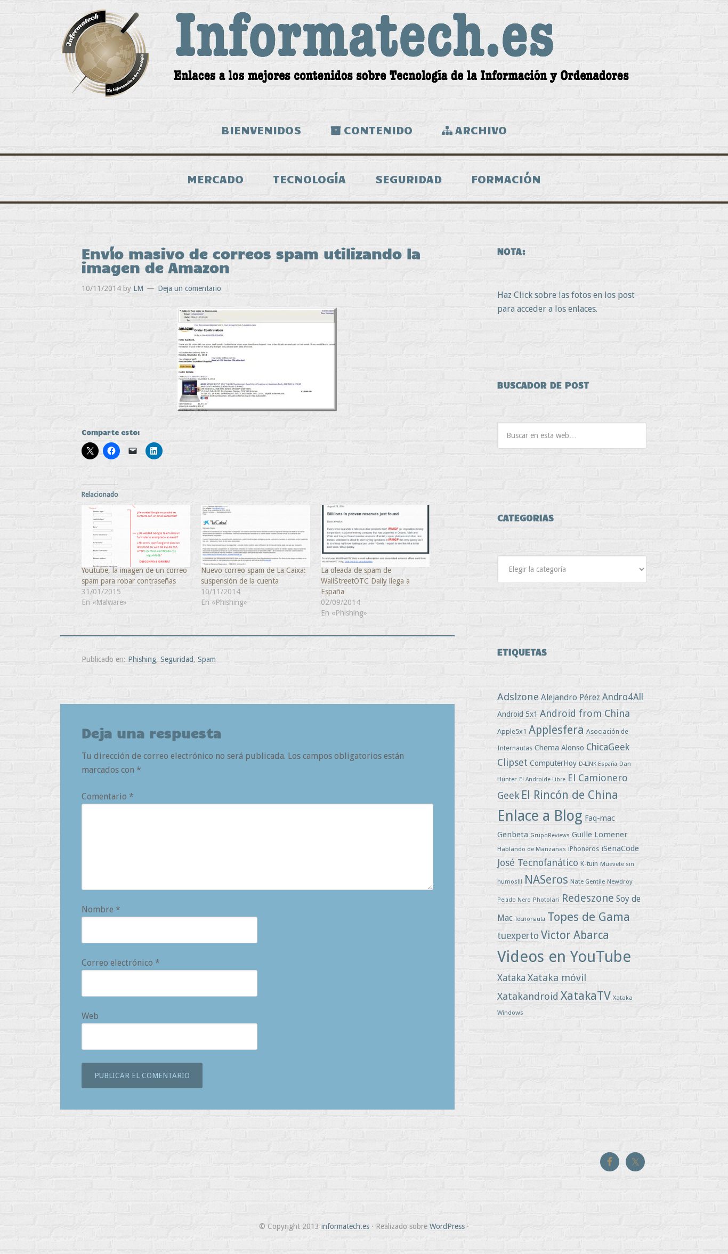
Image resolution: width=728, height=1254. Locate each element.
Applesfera (556, 730)
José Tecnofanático (537, 862)
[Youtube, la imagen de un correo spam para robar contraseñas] (136, 536)
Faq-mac (600, 817)
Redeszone (588, 898)
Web (90, 1016)
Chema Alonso (559, 747)
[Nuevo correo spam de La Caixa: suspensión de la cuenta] (255, 536)
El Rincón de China (569, 795)
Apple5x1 (512, 731)
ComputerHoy (553, 763)
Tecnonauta (530, 919)
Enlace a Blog (540, 815)
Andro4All (622, 697)
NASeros (546, 879)
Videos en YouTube (564, 957)
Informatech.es (364, 53)
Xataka (511, 977)
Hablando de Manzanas (531, 849)
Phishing (142, 659)
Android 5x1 (517, 713)
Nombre (101, 909)
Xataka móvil (557, 977)
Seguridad (176, 659)
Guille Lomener (599, 834)
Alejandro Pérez (570, 697)
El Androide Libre (542, 779)
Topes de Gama (588, 917)
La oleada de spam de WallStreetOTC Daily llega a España (365, 581)
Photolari (546, 899)
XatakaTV (586, 995)
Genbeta (512, 834)
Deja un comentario (189, 288)
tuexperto (518, 936)
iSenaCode (620, 848)
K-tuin (589, 864)
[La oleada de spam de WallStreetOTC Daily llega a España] (375, 536)
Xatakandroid (528, 996)
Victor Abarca (575, 935)
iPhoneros (583, 849)
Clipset (512, 762)
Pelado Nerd (514, 899)
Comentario (108, 796)
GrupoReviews (550, 835)
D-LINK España (598, 764)
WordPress (447, 1226)
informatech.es (345, 1226)
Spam (207, 659)
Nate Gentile (587, 881)
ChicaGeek (607, 747)
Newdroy (620, 881)
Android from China (585, 713)
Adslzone (518, 697)
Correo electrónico (121, 963)
